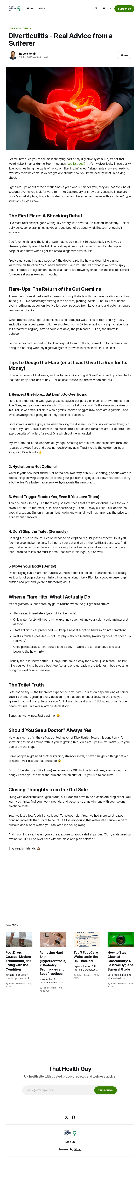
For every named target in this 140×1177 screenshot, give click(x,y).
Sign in (106, 8)
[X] (66, 1117)
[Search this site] (96, 8)
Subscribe (124, 8)
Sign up (70, 1141)
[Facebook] (73, 1117)
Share (124, 55)
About (43, 8)
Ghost (77, 1149)
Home (30, 8)
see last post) (76, 163)
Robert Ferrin (27, 53)
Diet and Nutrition (20, 28)
